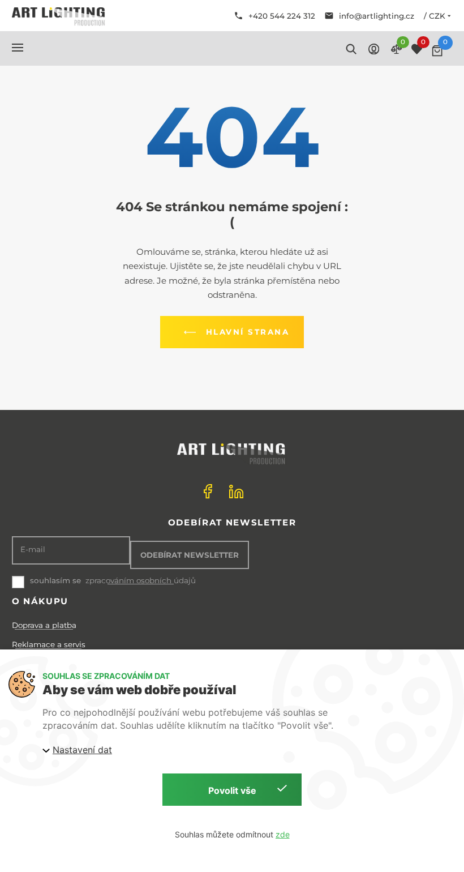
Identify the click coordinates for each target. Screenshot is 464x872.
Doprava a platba (44, 625)
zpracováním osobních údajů (140, 580)
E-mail (32, 549)
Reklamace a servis (48, 644)
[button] (17, 47)
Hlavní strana (248, 331)
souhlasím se (55, 580)
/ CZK (434, 15)
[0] (437, 50)
